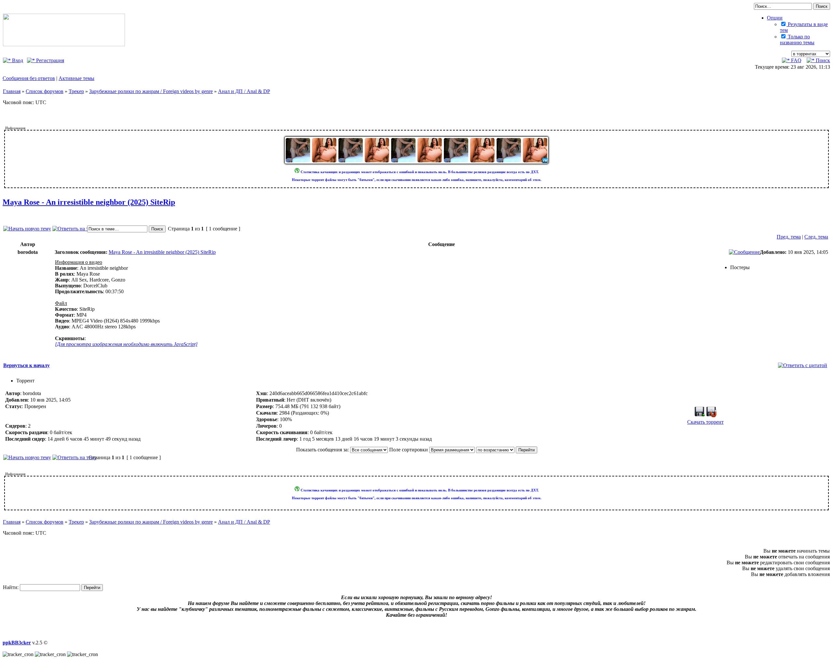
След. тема (816, 237)
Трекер (76, 91)
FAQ (795, 60)
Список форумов (44, 91)
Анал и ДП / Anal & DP (244, 91)
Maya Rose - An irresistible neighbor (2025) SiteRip (89, 202)
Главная (11, 91)
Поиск (822, 60)
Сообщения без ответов (29, 78)
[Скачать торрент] (699, 415)
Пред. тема (789, 237)
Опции (775, 18)
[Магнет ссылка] (711, 415)
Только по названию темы (797, 39)
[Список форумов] (64, 44)
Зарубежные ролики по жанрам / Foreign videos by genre (151, 91)
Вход (17, 60)
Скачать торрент (705, 422)
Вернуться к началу (26, 365)
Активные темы (76, 78)
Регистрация (49, 60)
